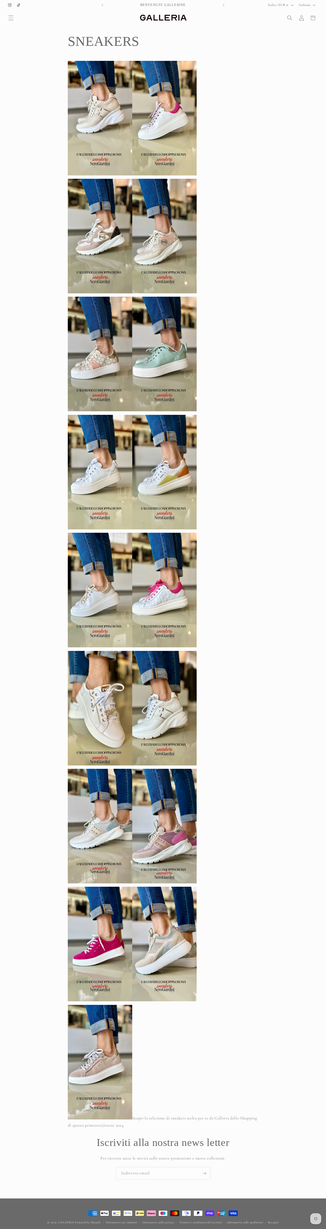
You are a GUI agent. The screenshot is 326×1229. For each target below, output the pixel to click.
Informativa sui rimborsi (121, 1222)
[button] (11, 18)
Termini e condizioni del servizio (200, 1222)
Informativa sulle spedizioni (245, 1222)
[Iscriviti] (204, 1173)
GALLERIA (66, 1222)
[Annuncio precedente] (102, 5)
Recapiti (273, 1222)
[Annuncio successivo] (223, 5)
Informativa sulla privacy (158, 1222)
